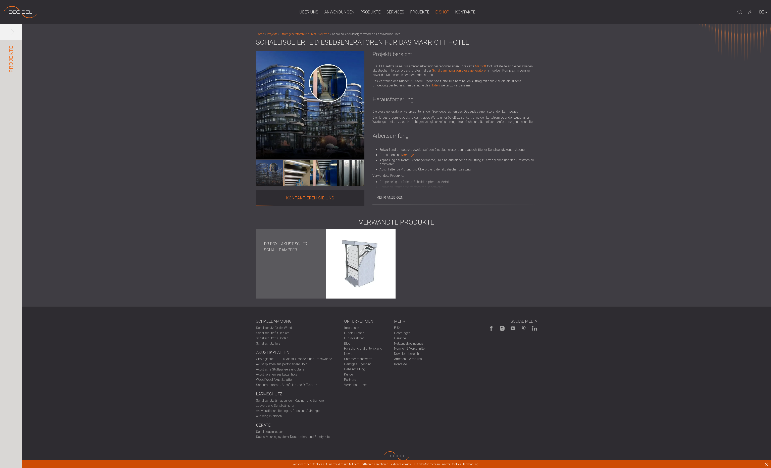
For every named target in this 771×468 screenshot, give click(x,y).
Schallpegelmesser (269, 432)
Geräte (263, 425)
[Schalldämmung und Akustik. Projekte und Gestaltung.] (20, 12)
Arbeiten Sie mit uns (408, 359)
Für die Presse (354, 333)
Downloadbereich (406, 354)
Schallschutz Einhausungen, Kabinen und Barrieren (290, 400)
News (348, 354)
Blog (347, 343)
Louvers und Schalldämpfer (275, 405)
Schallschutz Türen (269, 343)
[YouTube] (513, 328)
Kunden (349, 374)
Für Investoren (354, 338)
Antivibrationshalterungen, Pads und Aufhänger (288, 411)
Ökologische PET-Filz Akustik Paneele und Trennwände (294, 359)
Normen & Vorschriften (410, 348)
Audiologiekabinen (269, 416)
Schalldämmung (274, 321)
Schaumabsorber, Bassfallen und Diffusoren (286, 385)
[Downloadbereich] (750, 12)
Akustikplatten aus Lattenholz (276, 374)
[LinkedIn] (534, 328)
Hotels (435, 85)
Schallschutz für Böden (272, 338)
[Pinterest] (523, 328)
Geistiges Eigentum (357, 364)
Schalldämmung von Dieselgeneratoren (459, 70)
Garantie (400, 338)
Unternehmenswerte (358, 359)
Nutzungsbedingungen (409, 343)
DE (761, 12)
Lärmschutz (269, 394)
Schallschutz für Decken (273, 333)
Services (395, 12)
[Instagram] (502, 328)
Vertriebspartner (355, 385)
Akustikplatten (272, 352)
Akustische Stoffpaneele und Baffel (280, 369)
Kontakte (465, 12)
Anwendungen (339, 12)
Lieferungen (402, 333)
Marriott (480, 66)
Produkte (370, 12)
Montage (407, 155)
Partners (350, 380)
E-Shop (442, 12)
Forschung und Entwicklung (363, 348)
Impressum (352, 328)
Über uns (308, 12)
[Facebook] (491, 328)
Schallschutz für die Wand (274, 328)
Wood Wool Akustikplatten (274, 380)
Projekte (419, 12)
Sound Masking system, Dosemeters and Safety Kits (293, 437)
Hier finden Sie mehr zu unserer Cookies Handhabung (444, 464)
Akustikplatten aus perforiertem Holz (281, 364)
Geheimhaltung (354, 369)
